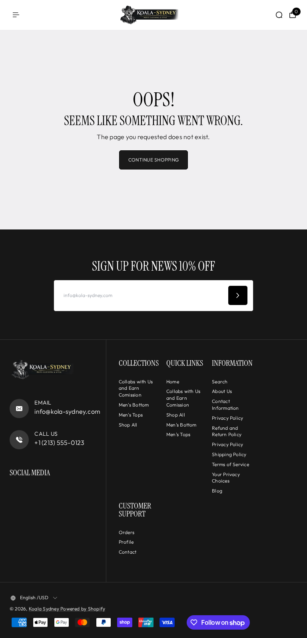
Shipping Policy (229, 454)
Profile (126, 542)
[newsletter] (237, 295)
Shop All (128, 425)
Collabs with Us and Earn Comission (136, 388)
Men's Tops (131, 415)
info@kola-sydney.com (67, 411)
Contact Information (225, 404)
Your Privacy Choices (226, 477)
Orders (126, 532)
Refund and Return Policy (226, 431)
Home (172, 382)
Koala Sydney (44, 609)
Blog (217, 491)
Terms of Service (230, 464)
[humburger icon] (16, 14)
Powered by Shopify (82, 609)
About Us (222, 391)
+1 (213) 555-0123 (59, 443)
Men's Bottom (134, 405)
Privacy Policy (227, 418)
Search (219, 382)
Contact (128, 552)
